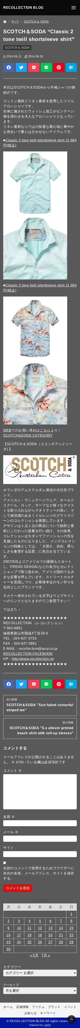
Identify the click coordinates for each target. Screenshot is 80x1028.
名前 (9, 817)
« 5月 (34, 955)
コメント (12, 770)
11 (29, 928)
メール (10, 832)
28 (61, 942)
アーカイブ (11, 985)
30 (8, 949)
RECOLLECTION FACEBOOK (28, 654)
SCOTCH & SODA (17, 47)
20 (50, 935)
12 (40, 928)
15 (71, 928)
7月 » (45, 955)
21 (61, 935)
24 (19, 942)
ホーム (8, 1007)
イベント (70, 1007)
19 (40, 935)
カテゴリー (12, 967)
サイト (8, 847)
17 (19, 935)
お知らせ (30, 1013)
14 (61, 928)
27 (50, 942)
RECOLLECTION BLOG (23, 7)
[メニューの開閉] (73, 7)
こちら (45, 430)
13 (50, 928)
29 (71, 942)
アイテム (38, 1007)
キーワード (48, 1013)
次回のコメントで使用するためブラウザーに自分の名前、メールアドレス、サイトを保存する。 (38, 873)
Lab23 (47, 1025)
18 (30, 935)
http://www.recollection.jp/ (33, 659)
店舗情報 (22, 1007)
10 (19, 928)
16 (8, 935)
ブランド (54, 1007)
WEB (7, 430)
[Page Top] (71, 1019)
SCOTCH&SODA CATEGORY (28, 435)
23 (8, 942)
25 (30, 942)
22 (71, 935)
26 (40, 942)
